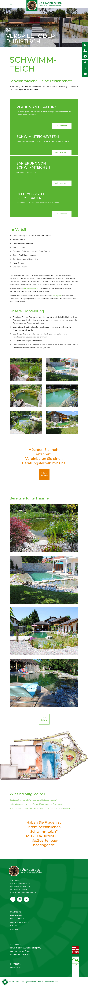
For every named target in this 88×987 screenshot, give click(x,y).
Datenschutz (17, 967)
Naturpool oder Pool (32, 288)
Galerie (14, 926)
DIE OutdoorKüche (20, 951)
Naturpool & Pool (19, 922)
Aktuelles (15, 944)
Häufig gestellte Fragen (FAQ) (25, 948)
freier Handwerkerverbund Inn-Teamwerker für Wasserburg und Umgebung (42, 808)
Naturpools (57, 295)
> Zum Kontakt (44, 474)
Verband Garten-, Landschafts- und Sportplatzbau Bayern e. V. (36, 804)
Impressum (15, 964)
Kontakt (14, 929)
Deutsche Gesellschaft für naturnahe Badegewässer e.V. (33, 800)
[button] (5, 982)
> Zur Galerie (44, 719)
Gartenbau (16, 915)
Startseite (15, 912)
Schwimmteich (17, 919)
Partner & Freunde (20, 955)
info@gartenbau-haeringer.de (23, 892)
